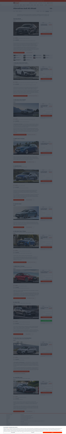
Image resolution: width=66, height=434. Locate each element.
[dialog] (33, 430)
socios (8, 428)
